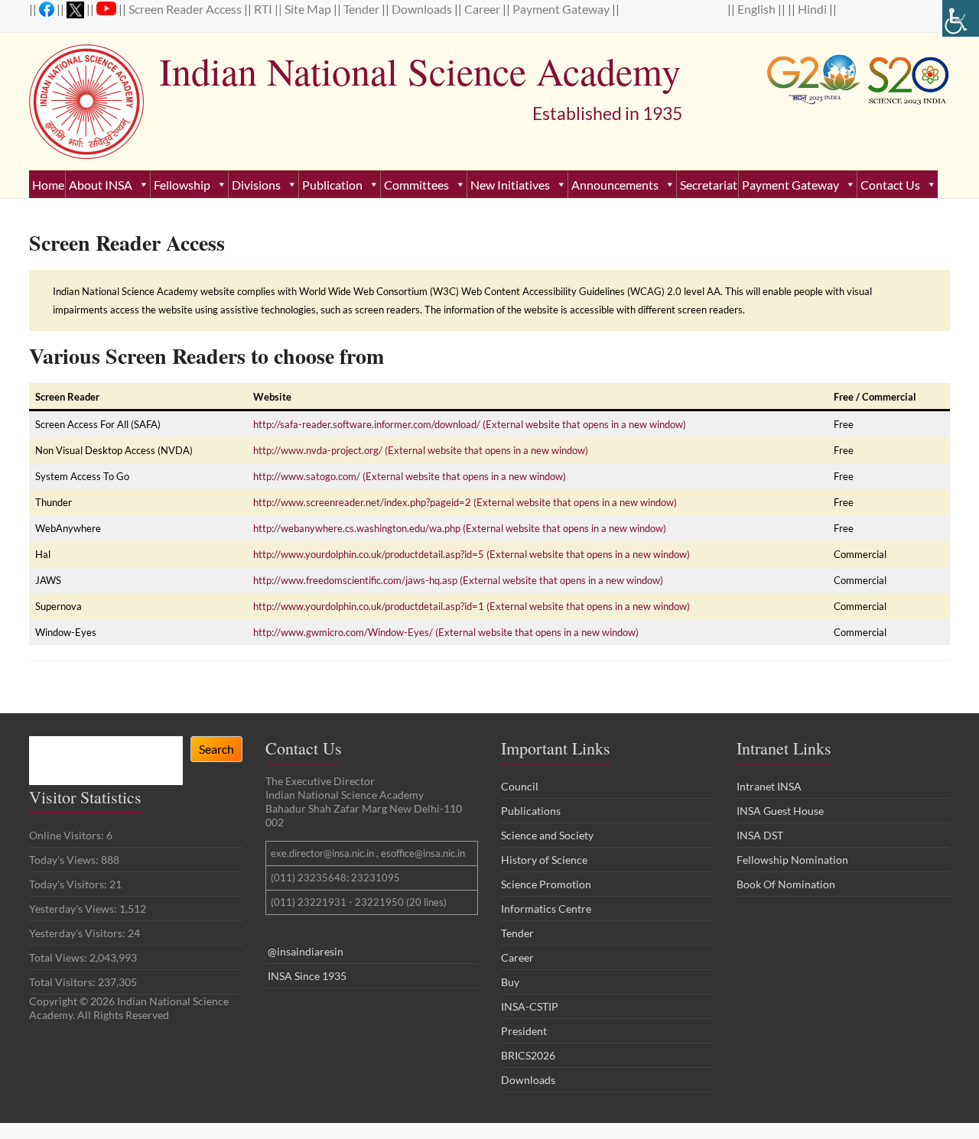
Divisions (256, 184)
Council (519, 786)
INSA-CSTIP (531, 1006)
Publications (531, 810)
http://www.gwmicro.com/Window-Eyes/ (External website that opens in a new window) (446, 632)
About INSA (100, 184)
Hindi (813, 9)
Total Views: (59, 957)
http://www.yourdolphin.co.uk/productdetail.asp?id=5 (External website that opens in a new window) (471, 554)
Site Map (309, 9)
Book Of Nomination (786, 884)
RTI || (269, 9)
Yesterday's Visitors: (78, 932)
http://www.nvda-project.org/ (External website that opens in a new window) (420, 450)
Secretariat (708, 184)
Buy (510, 981)
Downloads (423, 9)
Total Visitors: (63, 981)
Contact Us (890, 184)
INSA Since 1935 (307, 975)
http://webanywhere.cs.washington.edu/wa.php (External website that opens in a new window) (459, 528)
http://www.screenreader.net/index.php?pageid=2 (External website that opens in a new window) (465, 502)
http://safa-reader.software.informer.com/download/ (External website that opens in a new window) (469, 424)
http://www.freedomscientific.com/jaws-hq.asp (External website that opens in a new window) (458, 580)
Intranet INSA (769, 786)
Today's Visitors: (69, 884)
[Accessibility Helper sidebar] (960, 18)
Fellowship (182, 184)
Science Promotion (546, 884)
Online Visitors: (67, 835)
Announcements (615, 184)
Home (48, 184)
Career (483, 9)
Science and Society (547, 835)
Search (216, 748)
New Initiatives (510, 184)
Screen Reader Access (186, 9)
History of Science (544, 859)
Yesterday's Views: (74, 908)
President (524, 1030)
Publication (332, 184)
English (757, 9)
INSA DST (760, 835)
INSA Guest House (780, 810)
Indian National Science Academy (420, 70)
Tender (362, 9)
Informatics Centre (546, 908)
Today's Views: (65, 859)
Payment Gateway (562, 9)
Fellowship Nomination (792, 859)
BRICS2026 (528, 1055)
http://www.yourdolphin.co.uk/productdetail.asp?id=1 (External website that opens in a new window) (471, 606)
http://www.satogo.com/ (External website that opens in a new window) (409, 476)
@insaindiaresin (305, 951)
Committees (416, 184)
